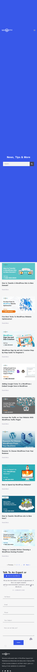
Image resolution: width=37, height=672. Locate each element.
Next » (28, 565)
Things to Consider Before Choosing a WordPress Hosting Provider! (16, 551)
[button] (34, 30)
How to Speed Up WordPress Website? (16, 485)
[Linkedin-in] (10, 671)
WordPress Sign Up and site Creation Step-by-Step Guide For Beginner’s (18, 351)
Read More (5, 289)
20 (24, 565)
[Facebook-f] (2, 671)
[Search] (32, 164)
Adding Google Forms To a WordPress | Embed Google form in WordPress (16, 385)
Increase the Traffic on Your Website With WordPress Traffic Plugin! (17, 418)
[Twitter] (5, 671)
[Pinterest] (7, 671)
